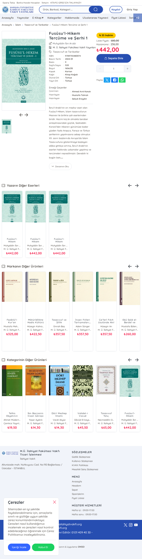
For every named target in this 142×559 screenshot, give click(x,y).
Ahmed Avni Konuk (81, 91)
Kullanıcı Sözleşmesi (82, 461)
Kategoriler (54, 17)
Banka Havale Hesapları (28, 2)
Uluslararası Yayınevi (95, 17)
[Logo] (18, 10)
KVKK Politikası (80, 465)
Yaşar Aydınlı (35, 419)
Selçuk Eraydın (79, 98)
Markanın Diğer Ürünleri (24, 266)
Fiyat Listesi (119, 17)
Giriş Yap (132, 9)
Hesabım (76, 485)
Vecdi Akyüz (59, 419)
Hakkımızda (72, 17)
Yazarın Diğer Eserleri (22, 185)
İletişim (45, 2)
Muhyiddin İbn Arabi (64, 43)
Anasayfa (8, 17)
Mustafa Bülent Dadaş (129, 326)
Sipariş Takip (9, 2)
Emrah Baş (59, 326)
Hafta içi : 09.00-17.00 (83, 510)
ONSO (81, 546)
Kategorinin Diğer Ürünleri (26, 360)
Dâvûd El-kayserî (82, 419)
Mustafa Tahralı (80, 95)
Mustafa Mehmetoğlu (12, 326)
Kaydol (116, 9)
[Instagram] (130, 525)
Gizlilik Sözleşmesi (81, 456)
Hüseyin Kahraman (35, 326)
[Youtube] (136, 525)
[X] (125, 525)
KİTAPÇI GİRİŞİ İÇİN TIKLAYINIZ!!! (65, 2)
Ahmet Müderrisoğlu (12, 419)
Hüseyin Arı (106, 326)
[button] (100, 68)
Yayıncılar (23, 17)
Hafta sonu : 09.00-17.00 (84, 514)
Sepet (75, 489)
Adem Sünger (83, 326)
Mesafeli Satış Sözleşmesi (85, 469)
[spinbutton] (113, 68)
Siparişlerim (78, 494)
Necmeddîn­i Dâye (106, 419)
